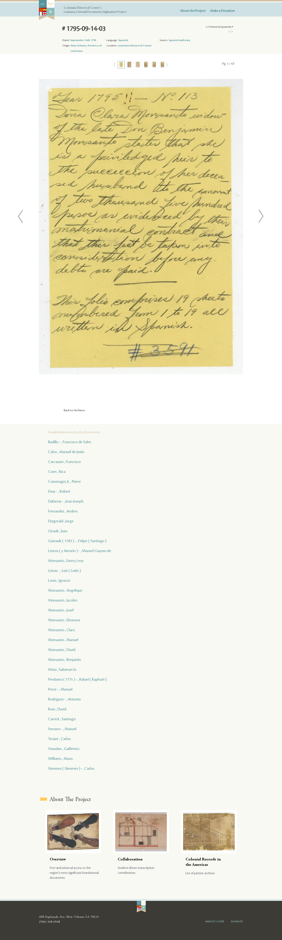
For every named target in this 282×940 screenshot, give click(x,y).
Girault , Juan (58, 531)
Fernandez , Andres (63, 511)
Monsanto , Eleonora (64, 620)
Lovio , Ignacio (59, 580)
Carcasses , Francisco (64, 462)
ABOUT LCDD (214, 921)
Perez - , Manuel (60, 689)
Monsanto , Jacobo (62, 600)
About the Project (193, 11)
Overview (58, 859)
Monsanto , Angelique (65, 590)
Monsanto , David (61, 650)
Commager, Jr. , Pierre (64, 481)
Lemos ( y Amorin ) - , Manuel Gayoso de (79, 551)
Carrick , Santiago (62, 719)
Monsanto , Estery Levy (65, 561)
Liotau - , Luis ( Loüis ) (64, 571)
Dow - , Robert (59, 491)
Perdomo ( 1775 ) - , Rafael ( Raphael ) (77, 679)
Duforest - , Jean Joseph (65, 501)
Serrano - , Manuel (62, 729)
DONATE (237, 921)
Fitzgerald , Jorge (60, 521)
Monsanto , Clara (61, 630)
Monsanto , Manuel (63, 640)
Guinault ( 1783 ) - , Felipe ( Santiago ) (77, 541)
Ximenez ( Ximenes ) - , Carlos (71, 768)
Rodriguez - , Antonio (64, 699)
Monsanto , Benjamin (64, 660)
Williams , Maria (60, 759)
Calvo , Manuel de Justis (66, 452)
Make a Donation (222, 11)
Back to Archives (74, 410)
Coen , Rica (56, 472)
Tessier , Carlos (59, 739)
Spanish (123, 40)
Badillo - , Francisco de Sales (69, 442)
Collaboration (130, 859)
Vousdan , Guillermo (63, 749)
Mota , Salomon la (62, 669)
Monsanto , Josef (61, 610)
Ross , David (57, 709)
